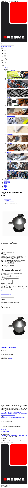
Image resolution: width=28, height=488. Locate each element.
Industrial (9, 161)
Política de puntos (10, 415)
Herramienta (9, 79)
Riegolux (9, 435)
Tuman (13, 435)
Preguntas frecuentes (20, 417)
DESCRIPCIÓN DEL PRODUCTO (9, 256)
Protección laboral (11, 116)
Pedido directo (7, 67)
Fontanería (9, 143)
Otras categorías (10, 170)
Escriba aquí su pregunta (6, 283)
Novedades (6, 179)
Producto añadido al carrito (7, 354)
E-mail (2, 277)
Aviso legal (3, 412)
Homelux (21, 435)
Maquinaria (9, 97)
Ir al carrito (11, 358)
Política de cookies (10, 413)
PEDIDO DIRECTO (6, 46)
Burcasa (17, 435)
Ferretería (9, 88)
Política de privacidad (11, 412)
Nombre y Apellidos (5, 276)
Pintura (8, 107)
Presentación (4, 262)
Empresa (3, 274)
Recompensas (7, 182)
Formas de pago (4, 417)
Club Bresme (7, 181)
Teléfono (3, 279)
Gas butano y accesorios (9, 201)
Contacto (6, 186)
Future (5, 435)
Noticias (5, 187)
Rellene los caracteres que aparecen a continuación (12, 289)
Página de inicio (7, 199)
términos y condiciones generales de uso (12, 285)
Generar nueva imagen (6, 294)
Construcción (10, 134)
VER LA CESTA (5, 65)
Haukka (2, 435)
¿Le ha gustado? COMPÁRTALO (9, 243)
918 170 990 (4, 429)
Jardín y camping (11, 70)
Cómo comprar (11, 417)
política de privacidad (22, 286)
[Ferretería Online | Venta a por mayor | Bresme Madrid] (14, 42)
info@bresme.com (5, 431)
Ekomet (25, 435)
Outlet (5, 185)
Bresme (5, 183)
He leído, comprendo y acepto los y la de (14, 286)
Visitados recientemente (10, 303)
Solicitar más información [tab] (10, 266)
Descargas (6, 189)
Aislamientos (10, 125)
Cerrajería (9, 152)
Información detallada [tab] (9, 265)
